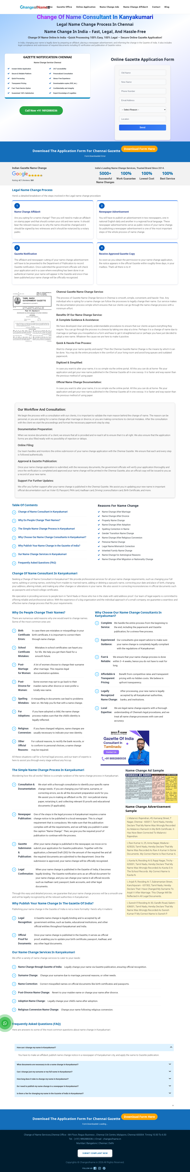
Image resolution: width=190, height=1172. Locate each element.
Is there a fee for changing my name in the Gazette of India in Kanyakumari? (50, 1093)
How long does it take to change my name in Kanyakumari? (43, 1079)
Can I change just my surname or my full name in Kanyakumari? (44, 1072)
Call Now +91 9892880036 (41, 110)
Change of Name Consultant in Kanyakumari (43, 511)
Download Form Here (139, 149)
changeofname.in (112, 1138)
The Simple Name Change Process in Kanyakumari (46, 528)
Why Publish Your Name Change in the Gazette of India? (49, 545)
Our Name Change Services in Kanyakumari (42, 554)
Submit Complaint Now (95, 1153)
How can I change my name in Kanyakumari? (36, 1047)
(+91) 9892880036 (83, 1138)
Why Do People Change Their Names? (39, 520)
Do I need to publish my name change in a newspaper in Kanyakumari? (48, 1086)
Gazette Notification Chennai (47, 57)
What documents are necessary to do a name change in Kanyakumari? (47, 1064)
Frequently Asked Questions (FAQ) (37, 562)
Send (142, 127)
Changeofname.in (89, 1162)
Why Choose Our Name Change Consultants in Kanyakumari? (52, 537)
